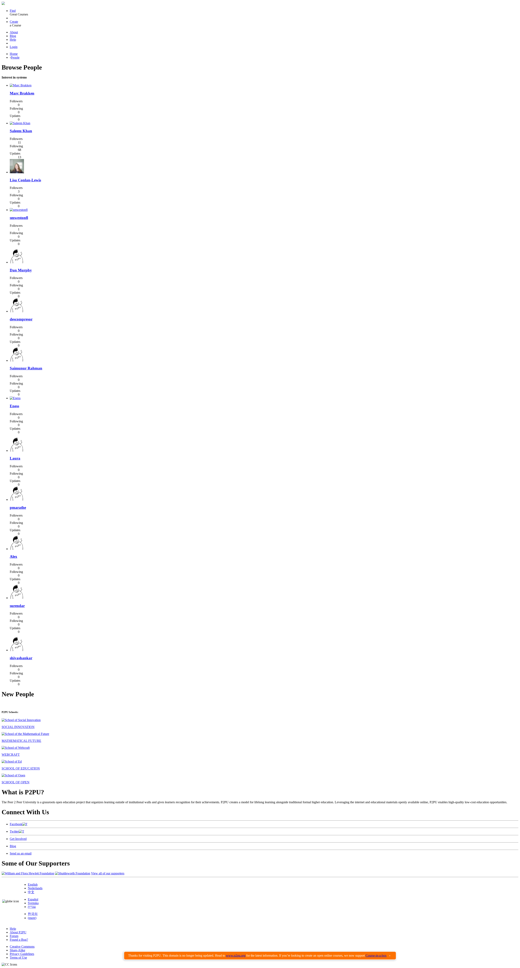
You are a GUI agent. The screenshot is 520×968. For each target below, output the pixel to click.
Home (14, 54)
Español (33, 899)
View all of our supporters (107, 873)
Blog (13, 36)
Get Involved (18, 838)
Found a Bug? (19, 939)
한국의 (33, 914)
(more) (32, 918)
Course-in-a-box (376, 955)
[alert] (260, 955)
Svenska (33, 903)
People (15, 57)
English (33, 884)
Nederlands (35, 888)
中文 (31, 892)
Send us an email (20, 853)
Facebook (16, 824)
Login (13, 47)
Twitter (14, 831)
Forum (14, 936)
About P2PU (18, 932)
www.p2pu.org (235, 955)
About (14, 32)
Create (14, 21)
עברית (32, 906)
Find (13, 10)
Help (13, 39)
